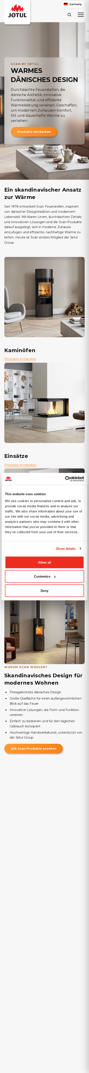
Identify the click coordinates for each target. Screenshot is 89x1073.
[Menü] (81, 15)
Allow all (44, 562)
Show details (66, 548)
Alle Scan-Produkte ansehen (33, 748)
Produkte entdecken (34, 131)
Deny (44, 590)
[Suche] (69, 14)
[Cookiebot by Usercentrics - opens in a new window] (65, 479)
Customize (42, 576)
